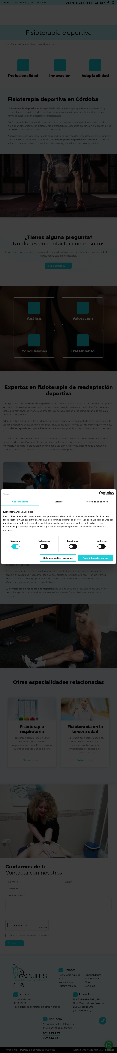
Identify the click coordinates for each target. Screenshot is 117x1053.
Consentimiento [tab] (20, 501)
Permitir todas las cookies (95, 558)
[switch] (44, 546)
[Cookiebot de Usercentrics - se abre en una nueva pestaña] (101, 493)
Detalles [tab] (59, 501)
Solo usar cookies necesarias (57, 558)
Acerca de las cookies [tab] (97, 501)
